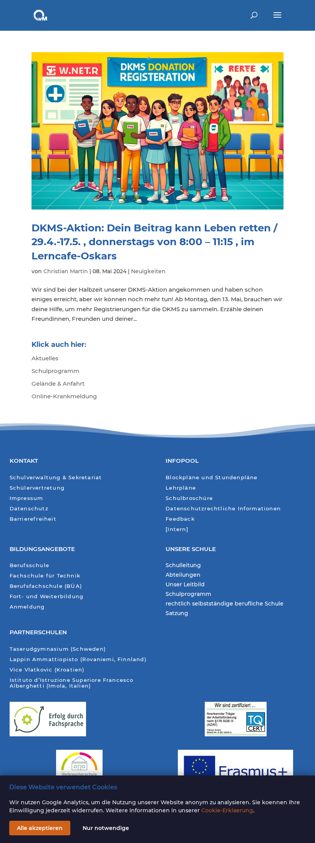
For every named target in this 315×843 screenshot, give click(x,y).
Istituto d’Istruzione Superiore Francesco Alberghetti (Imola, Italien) (72, 683)
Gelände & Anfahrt (58, 383)
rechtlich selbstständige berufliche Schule (225, 604)
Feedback (180, 519)
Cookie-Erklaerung (227, 810)
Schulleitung (183, 566)
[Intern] (177, 529)
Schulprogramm (56, 370)
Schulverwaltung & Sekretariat (56, 477)
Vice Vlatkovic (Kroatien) (47, 670)
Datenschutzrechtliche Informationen (223, 508)
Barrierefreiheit (33, 519)
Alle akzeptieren (40, 828)
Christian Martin (65, 271)
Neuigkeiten (148, 271)
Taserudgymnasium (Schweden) (58, 649)
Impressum (26, 498)
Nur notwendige (106, 828)
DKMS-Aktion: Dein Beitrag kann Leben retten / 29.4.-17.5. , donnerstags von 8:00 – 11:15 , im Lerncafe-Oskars (154, 242)
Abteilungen (183, 575)
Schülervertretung (37, 488)
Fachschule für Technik (45, 576)
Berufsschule (29, 565)
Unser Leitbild (185, 585)
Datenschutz (29, 508)
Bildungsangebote (42, 549)
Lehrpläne (181, 488)
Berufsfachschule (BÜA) (46, 586)
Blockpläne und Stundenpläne (211, 477)
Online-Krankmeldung (64, 396)
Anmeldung (27, 607)
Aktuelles (45, 358)
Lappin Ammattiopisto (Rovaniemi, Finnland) (78, 659)
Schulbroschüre (189, 498)
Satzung (177, 613)
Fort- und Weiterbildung (47, 596)
